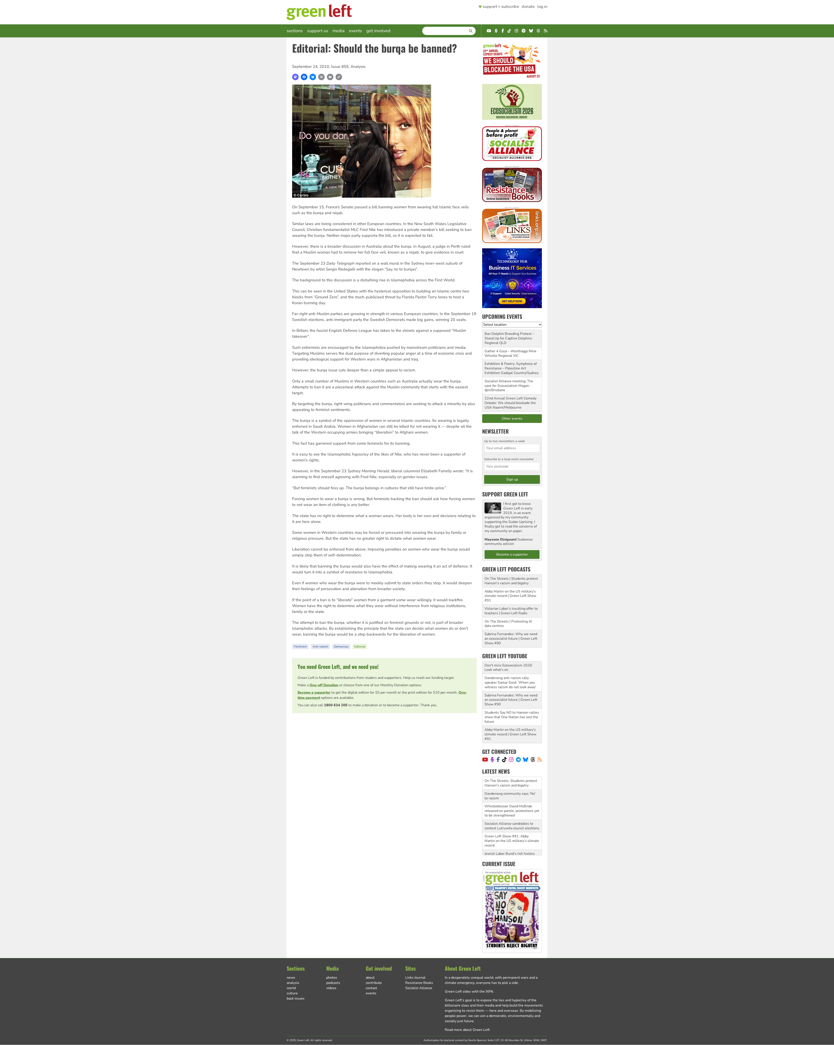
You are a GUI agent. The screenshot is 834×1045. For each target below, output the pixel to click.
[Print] (321, 77)
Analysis (358, 66)
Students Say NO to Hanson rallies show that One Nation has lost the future (512, 717)
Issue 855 (340, 66)
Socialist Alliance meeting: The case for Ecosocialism (509, 383)
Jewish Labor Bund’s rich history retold (510, 843)
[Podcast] (492, 759)
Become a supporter (314, 692)
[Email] (330, 77)
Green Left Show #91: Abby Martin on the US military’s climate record (512, 828)
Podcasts (333, 982)
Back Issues (295, 998)
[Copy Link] (339, 77)
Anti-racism (320, 646)
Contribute (374, 982)
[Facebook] (304, 77)
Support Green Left (505, 494)
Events (355, 31)
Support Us (317, 31)
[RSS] (539, 759)
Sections (295, 31)
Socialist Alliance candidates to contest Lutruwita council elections (512, 813)
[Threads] (533, 759)
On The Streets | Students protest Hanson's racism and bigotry (511, 581)
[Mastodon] (295, 77)
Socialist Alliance (418, 988)
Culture (292, 993)
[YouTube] (485, 759)
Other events (512, 418)
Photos (331, 977)
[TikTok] (504, 759)
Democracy (341, 646)
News (291, 977)
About (370, 977)
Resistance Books (419, 982)
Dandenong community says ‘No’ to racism (510, 783)
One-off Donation (323, 685)
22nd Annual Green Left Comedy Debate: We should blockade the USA (510, 403)
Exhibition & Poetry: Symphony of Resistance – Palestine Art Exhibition (511, 368)
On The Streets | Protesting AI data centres (508, 623)
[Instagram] (511, 759)
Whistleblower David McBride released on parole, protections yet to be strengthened (512, 798)
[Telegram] (518, 759)
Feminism (300, 646)
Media (339, 31)
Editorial (359, 646)
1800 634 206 (336, 705)
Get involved (378, 31)
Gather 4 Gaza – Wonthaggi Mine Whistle (510, 353)
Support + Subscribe (501, 6)
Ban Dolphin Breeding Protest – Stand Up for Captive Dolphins (509, 336)
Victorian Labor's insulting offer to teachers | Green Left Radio (511, 611)
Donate (528, 6)
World (291, 988)
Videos (331, 988)
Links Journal (415, 977)
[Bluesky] (312, 77)
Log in (542, 6)
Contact (371, 988)
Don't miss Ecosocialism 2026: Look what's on (509, 667)
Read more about (467, 1029)
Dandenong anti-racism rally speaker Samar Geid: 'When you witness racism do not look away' (510, 682)
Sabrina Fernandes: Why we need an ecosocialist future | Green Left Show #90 (511, 639)
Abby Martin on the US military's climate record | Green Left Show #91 (510, 596)
